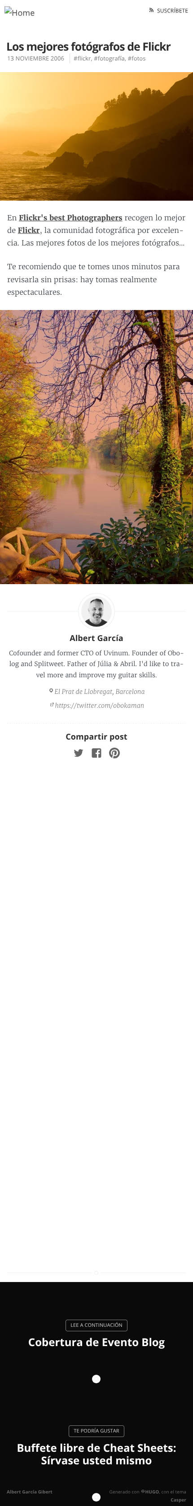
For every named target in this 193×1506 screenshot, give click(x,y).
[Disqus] (96, 887)
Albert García (96, 638)
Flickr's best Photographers (71, 218)
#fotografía (109, 58)
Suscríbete (171, 10)
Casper (178, 1500)
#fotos (137, 58)
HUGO (152, 1492)
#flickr (82, 58)
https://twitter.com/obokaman (100, 705)
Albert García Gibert (30, 1492)
